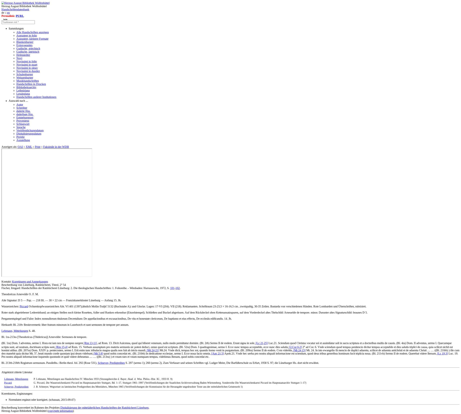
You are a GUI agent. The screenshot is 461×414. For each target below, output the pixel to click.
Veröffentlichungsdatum (30, 130)
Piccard (24, 306)
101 (172, 288)
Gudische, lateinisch (27, 51)
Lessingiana (23, 93)
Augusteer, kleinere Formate (32, 38)
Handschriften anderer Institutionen (36, 97)
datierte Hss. (23, 111)
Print (37, 146)
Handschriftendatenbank (15, 9)
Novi (19, 58)
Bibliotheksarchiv (26, 87)
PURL (20, 15)
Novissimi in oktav (27, 67)
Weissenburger (24, 77)
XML (29, 146)
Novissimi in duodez (28, 71)
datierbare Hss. (24, 114)
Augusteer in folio (26, 35)
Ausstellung (23, 140)
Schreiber (21, 107)
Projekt (20, 136)
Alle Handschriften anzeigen (32, 32)
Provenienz (22, 120)
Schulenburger (24, 74)
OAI (20, 146)
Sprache (21, 127)
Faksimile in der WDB (56, 146)
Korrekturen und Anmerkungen (30, 281)
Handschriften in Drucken (31, 84)
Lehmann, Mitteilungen (14, 330)
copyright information (60, 410)
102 (177, 288)
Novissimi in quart (26, 64)
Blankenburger (24, 42)
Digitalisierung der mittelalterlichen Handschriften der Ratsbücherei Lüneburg (104, 407)
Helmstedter (23, 54)
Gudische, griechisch (28, 48)
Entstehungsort (24, 117)
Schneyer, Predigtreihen (111, 362)
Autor (19, 104)
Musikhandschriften (27, 80)
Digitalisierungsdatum (28, 133)
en (8, 12)
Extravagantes (24, 45)
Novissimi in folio (26, 61)
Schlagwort (22, 123)
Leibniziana (23, 90)
